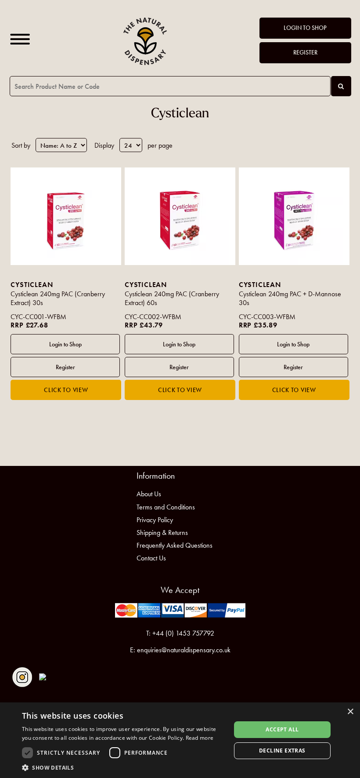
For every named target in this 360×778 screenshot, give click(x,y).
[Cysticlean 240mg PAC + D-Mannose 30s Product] (294, 216)
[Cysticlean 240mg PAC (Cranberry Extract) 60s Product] (180, 216)
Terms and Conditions (166, 507)
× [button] (350, 712)
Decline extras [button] (282, 750)
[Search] (341, 86)
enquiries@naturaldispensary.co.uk (183, 650)
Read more (200, 738)
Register (305, 52)
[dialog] (180, 740)
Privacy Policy (155, 520)
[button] (123, 767)
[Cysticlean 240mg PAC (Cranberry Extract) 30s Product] (66, 216)
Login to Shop (305, 28)
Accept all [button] (282, 729)
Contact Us (151, 558)
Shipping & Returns (162, 532)
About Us (149, 494)
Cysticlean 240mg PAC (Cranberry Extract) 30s (58, 298)
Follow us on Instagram (22, 677)
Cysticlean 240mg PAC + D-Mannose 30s (290, 298)
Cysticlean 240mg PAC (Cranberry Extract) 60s (172, 298)
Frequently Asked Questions (174, 545)
